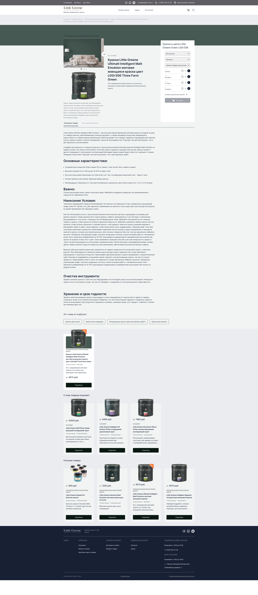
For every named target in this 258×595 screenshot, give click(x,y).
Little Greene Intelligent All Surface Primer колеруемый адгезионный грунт (110, 429)
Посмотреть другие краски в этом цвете (82, 36)
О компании (67, 2)
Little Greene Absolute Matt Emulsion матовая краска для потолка (111, 497)
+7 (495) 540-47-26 (165, 2)
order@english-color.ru (145, 2)
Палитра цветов (123, 10)
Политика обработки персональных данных (182, 576)
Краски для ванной (159, 322)
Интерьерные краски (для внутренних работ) (127, 322)
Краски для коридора (94, 322)
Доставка (86, 2)
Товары (137, 10)
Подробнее (79, 385)
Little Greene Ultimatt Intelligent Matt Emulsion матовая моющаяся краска (145, 496)
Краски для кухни (73, 322)
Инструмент (149, 10)
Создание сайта (125, 576)
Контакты (77, 2)
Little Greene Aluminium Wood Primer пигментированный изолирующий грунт (144, 429)
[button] (63, 54)
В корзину (179, 100)
